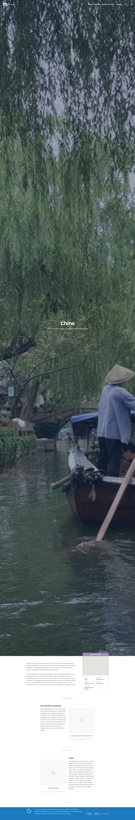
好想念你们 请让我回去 (53, 788)
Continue (89, 813)
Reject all (97, 813)
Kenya (6, 4)
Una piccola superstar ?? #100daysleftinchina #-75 (81, 735)
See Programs (67, 332)
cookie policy (54, 811)
